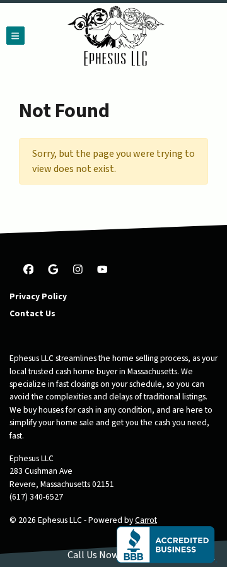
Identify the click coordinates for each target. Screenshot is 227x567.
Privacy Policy (38, 296)
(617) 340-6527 (36, 497)
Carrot (146, 520)
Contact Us (32, 313)
